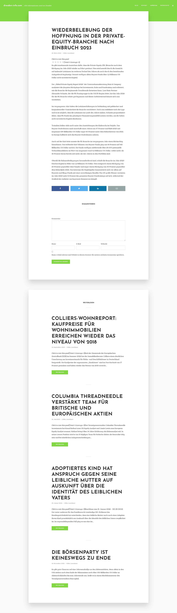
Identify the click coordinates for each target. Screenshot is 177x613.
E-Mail (78, 244)
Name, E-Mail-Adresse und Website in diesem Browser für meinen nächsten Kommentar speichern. (88, 255)
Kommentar (56, 218)
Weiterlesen (60, 372)
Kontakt (144, 5)
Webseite (104, 244)
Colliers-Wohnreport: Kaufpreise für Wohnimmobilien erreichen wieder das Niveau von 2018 (84, 330)
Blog (136, 5)
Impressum (153, 5)
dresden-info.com (13, 5)
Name (54, 244)
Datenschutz (164, 5)
